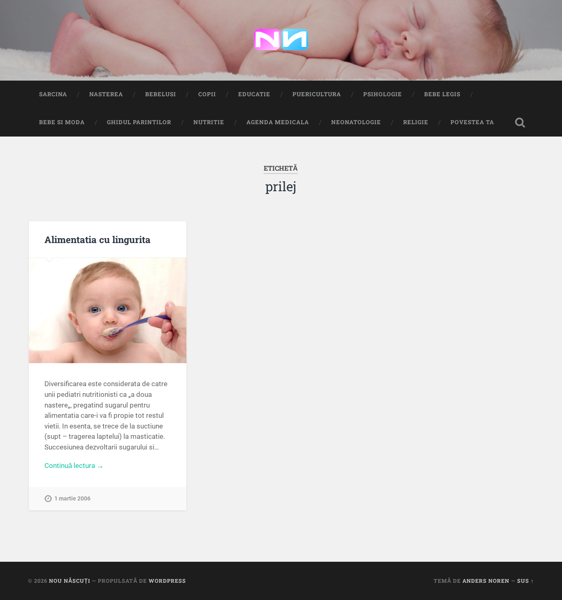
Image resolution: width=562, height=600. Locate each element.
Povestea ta (472, 122)
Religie (415, 122)
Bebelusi (160, 94)
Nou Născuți (69, 580)
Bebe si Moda (62, 122)
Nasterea (106, 94)
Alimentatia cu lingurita (97, 239)
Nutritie (208, 122)
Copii (207, 94)
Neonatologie (356, 122)
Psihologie (382, 94)
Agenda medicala (277, 122)
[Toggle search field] (520, 123)
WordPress (167, 580)
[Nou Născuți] (281, 40)
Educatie (254, 94)
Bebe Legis (442, 94)
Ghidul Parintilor (139, 122)
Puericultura (317, 94)
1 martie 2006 (72, 498)
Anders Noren (485, 580)
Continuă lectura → (74, 465)
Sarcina (53, 94)
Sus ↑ (525, 580)
